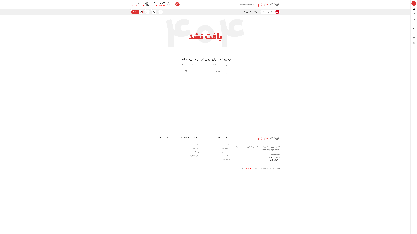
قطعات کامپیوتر (224, 148)
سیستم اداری (225, 152)
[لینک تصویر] (269, 138)
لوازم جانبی (226, 156)
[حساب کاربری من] (160, 12)
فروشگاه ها (195, 152)
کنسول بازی (226, 159)
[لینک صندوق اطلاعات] (162, 4)
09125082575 (274, 160)
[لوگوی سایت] (269, 4)
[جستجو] (177, 4)
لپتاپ (228, 145)
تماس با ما (196, 148)
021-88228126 (274, 157)
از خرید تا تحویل (194, 156)
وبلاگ (197, 145)
